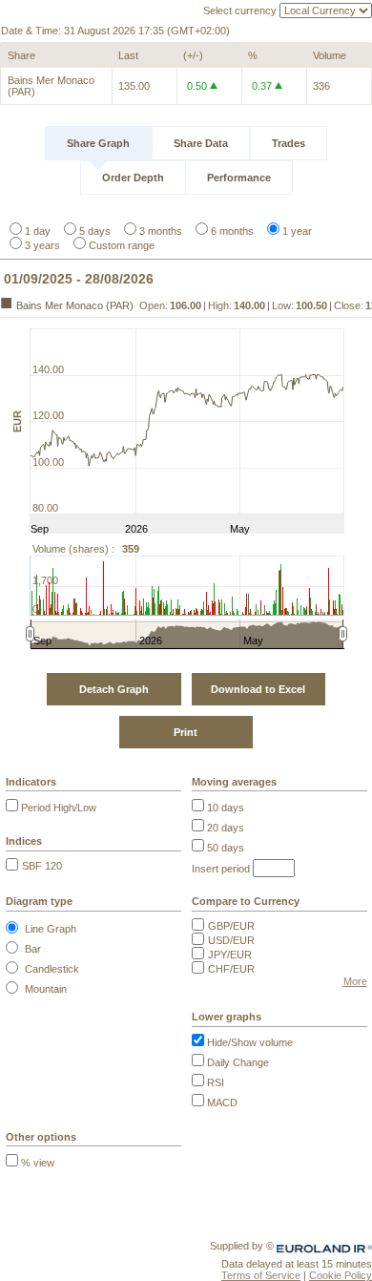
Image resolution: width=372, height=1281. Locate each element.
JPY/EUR (230, 954)
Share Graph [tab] (98, 143)
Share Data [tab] (201, 143)
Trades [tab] (288, 143)
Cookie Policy (340, 1275)
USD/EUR (231, 940)
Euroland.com (340, 1245)
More (355, 981)
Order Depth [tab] (133, 177)
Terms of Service (260, 1275)
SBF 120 (42, 866)
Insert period (221, 868)
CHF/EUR (231, 969)
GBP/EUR (231, 926)
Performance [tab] (239, 177)
